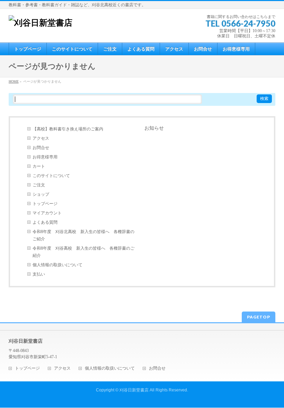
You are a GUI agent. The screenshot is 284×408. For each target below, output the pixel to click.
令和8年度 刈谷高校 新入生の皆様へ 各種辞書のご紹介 (83, 252)
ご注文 (39, 185)
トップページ (45, 203)
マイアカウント (47, 213)
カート (39, 166)
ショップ (41, 194)
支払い (39, 274)
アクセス (41, 138)
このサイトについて (51, 175)
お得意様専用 (45, 157)
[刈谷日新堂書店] (40, 22)
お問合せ (41, 147)
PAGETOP (258, 316)
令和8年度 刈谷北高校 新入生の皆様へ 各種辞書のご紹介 (83, 235)
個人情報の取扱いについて (57, 264)
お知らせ (154, 128)
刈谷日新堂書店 (134, 390)
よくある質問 (45, 222)
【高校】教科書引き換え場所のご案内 (68, 129)
